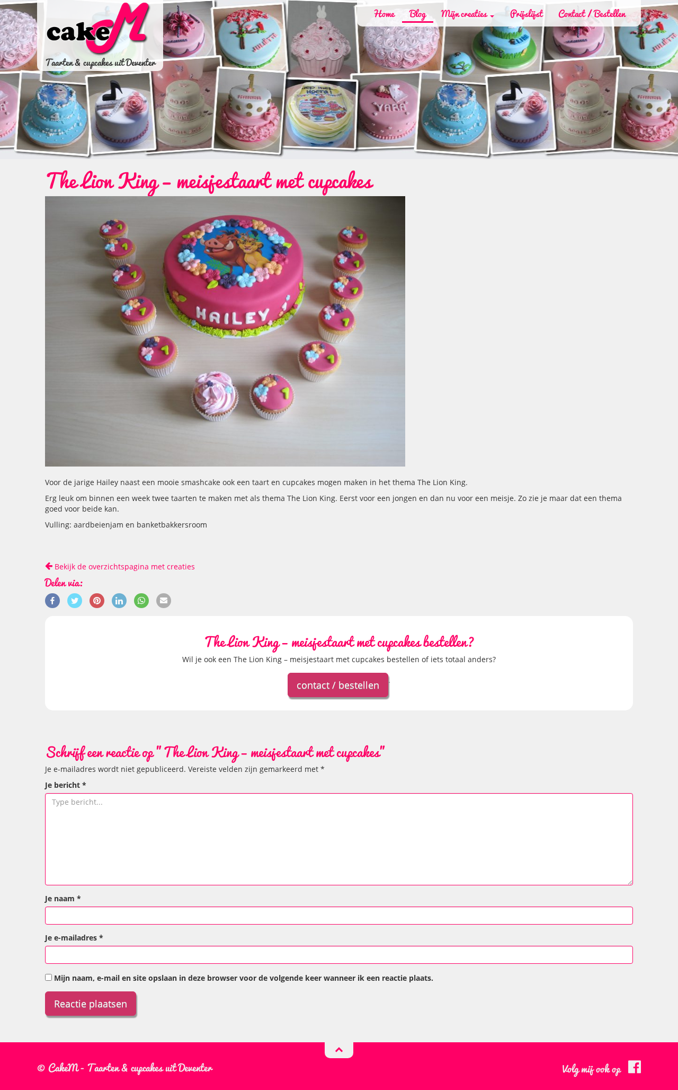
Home (383, 13)
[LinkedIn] (119, 600)
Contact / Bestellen (591, 13)
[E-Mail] (163, 600)
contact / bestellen (338, 685)
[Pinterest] (97, 600)
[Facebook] (52, 600)
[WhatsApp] (141, 600)
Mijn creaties (465, 13)
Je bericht (65, 785)
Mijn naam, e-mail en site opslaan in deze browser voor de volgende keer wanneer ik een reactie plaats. (243, 978)
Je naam (63, 898)
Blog (417, 13)
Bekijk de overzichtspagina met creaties (123, 566)
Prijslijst (526, 13)
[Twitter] (74, 600)
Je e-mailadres (74, 938)
